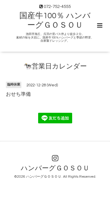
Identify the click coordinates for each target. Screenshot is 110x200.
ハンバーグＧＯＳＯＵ (55, 168)
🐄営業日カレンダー (55, 66)
